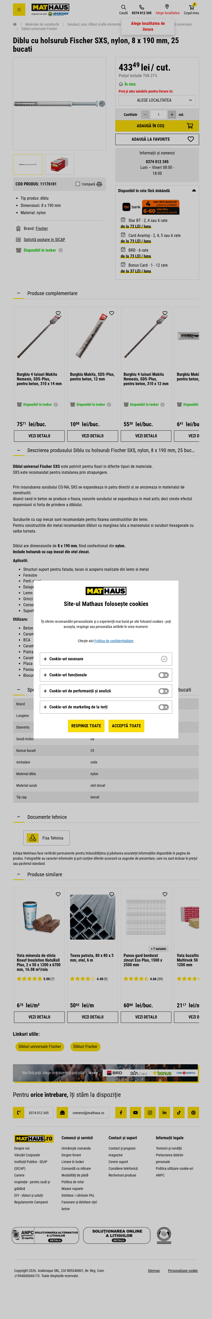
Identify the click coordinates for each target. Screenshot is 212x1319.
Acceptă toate (126, 725)
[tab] (106, 659)
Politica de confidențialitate (113, 641)
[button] (63, 659)
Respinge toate (86, 725)
